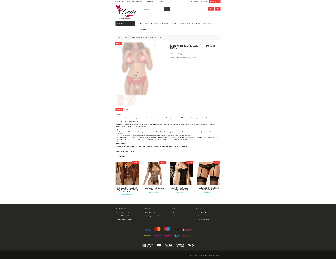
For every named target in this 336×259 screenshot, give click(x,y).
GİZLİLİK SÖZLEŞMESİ (124, 212)
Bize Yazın (148, 209)
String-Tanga (175, 24)
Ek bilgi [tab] (126, 110)
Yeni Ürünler (201, 209)
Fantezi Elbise (196, 24)
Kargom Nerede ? (214, 1)
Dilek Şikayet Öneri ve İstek (152, 216)
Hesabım (196, 1)
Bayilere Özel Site (175, 53)
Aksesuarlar (207, 24)
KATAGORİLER (122, 24)
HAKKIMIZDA (122, 209)
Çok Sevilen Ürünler (203, 219)
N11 (173, 212)
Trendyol (174, 209)
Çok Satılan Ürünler (203, 216)
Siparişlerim (204, 1)
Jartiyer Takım (185, 24)
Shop (190, 1)
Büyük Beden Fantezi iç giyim (159, 24)
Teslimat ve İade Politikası (125, 219)
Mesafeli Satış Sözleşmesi (125, 216)
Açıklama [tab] (119, 110)
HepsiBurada (175, 216)
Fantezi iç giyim (143, 24)
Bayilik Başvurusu (150, 212)
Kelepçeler (142, 29)
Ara (167, 9)
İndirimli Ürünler (202, 212)
